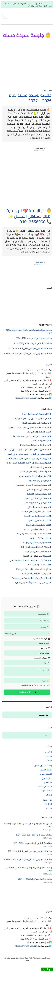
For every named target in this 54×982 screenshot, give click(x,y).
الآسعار (49, 756)
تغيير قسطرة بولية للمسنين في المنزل (35, 471)
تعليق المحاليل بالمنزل (41, 458)
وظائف (49, 795)
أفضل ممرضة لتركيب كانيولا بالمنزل (35, 414)
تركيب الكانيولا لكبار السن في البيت (36, 427)
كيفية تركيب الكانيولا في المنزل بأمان (35, 547)
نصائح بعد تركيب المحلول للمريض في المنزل (32, 569)
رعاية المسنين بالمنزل (43, 765)
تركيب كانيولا (17, 436)
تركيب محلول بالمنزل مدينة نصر (37, 449)
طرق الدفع (47, 800)
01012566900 (27, 387)
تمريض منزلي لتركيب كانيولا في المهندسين (33, 485)
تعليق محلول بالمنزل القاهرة (17, 458)
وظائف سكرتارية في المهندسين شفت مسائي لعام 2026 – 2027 (28, 869)
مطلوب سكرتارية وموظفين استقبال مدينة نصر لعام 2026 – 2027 (28, 331)
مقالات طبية (46, 790)
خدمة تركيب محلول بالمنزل (39, 520)
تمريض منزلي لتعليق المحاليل (38, 489)
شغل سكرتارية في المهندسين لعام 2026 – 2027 (32, 343)
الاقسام (47, 715)
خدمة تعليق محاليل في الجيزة (38, 524)
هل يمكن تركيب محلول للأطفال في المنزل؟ (32, 582)
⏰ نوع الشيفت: (43, 648)
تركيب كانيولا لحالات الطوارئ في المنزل (34, 445)
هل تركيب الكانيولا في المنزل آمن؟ (36, 573)
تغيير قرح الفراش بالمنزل (40, 467)
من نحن (48, 808)
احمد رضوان (39, 148)
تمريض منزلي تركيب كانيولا (39, 480)
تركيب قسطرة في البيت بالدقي (38, 436)
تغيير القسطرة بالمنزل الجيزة (18, 462)
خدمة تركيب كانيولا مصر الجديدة (37, 516)
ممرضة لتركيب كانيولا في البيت (37, 551)
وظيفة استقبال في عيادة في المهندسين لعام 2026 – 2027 (28, 353)
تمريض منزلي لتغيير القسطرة (38, 493)
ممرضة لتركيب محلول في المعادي (36, 555)
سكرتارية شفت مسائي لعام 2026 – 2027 (35, 879)
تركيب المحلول (14, 427)
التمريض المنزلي (45, 774)
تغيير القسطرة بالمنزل (41, 462)
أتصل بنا (48, 804)
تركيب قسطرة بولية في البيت (38, 431)
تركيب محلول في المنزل (40, 454)
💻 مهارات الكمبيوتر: (41, 658)
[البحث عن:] (27, 735)
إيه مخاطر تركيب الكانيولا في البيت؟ (36, 423)
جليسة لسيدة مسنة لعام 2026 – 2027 (30, 98)
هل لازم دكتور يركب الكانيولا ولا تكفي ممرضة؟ (31, 578)
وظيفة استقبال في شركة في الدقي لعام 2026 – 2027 (30, 348)
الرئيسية (48, 752)
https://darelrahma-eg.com (26, 398)
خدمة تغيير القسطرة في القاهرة (37, 529)
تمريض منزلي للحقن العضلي (39, 507)
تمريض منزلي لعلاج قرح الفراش (37, 502)
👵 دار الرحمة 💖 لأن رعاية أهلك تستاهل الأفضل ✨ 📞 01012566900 (29, 216)
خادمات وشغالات (45, 786)
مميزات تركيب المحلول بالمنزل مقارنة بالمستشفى (30, 560)
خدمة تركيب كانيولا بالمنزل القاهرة (36, 511)
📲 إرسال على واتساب (27, 692)
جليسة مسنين (47, 90)
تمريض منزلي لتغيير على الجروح (37, 498)
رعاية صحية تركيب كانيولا (40, 538)
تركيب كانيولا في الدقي (40, 440)
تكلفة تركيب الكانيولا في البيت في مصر (34, 476)
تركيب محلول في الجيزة (13, 449)
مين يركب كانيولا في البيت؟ (39, 564)
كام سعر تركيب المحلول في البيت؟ (36, 542)
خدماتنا (49, 760)
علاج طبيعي (47, 778)
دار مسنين (48, 782)
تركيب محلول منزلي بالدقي (17, 454)
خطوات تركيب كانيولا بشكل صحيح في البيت (33, 533)
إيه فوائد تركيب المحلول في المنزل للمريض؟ (32, 418)
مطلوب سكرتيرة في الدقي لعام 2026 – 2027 (34, 338)
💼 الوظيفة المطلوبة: (41, 638)
